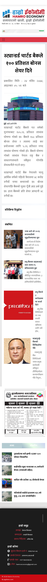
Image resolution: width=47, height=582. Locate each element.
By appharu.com (7, 579)
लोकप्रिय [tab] (33, 446)
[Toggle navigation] (3, 39)
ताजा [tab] (12, 446)
